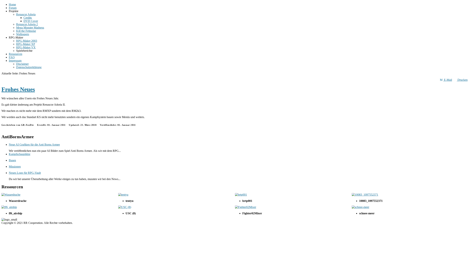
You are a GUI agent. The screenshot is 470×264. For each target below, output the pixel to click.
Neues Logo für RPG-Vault (25, 172)
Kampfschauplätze (19, 154)
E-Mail (447, 79)
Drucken (462, 79)
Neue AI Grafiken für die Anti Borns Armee (34, 144)
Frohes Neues (18, 89)
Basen (12, 160)
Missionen (15, 166)
